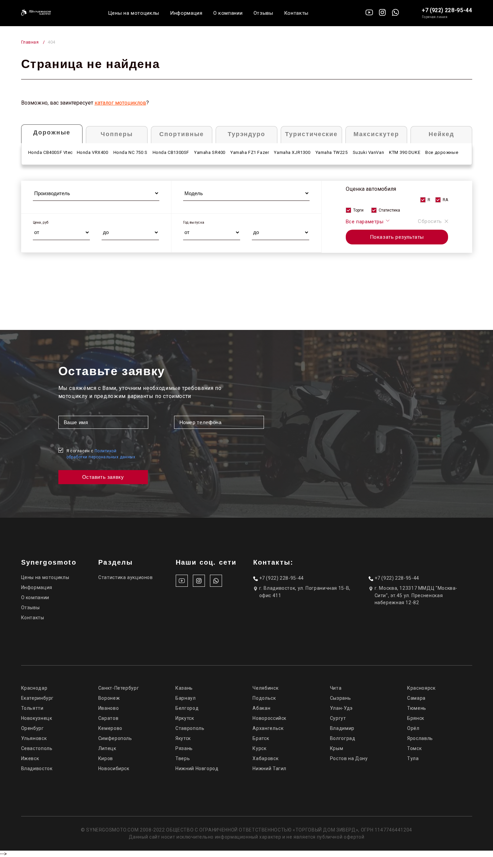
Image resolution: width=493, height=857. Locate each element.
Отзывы (263, 13)
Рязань (184, 748)
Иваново (108, 708)
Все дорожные (441, 152)
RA (445, 199)
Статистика (389, 210)
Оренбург (32, 728)
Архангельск (268, 728)
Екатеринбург (37, 698)
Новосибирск (113, 768)
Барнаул (185, 698)
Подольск (264, 698)
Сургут (338, 718)
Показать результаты (397, 237)
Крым (336, 748)
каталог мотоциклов (120, 103)
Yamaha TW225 (332, 152)
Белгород (187, 708)
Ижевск (30, 758)
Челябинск (265, 688)
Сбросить (430, 221)
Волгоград (342, 738)
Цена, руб (41, 222)
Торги (358, 210)
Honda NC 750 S (130, 152)
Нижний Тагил (269, 768)
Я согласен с (100, 454)
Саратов (108, 718)
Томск (414, 748)
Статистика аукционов (125, 577)
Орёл (413, 728)
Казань (184, 688)
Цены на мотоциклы (133, 13)
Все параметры (365, 222)
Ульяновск (34, 738)
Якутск (183, 738)
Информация (186, 13)
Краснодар (34, 688)
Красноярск (421, 688)
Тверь (182, 758)
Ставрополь (189, 728)
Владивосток (37, 768)
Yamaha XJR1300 (292, 152)
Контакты (296, 13)
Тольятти (32, 708)
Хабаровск (265, 758)
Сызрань (340, 698)
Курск (259, 748)
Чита (336, 688)
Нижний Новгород (196, 768)
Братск (261, 738)
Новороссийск (269, 718)
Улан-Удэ (341, 708)
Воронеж (109, 698)
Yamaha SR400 (209, 152)
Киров (105, 758)
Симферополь (115, 738)
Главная (30, 42)
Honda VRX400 (92, 152)
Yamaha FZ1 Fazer (249, 152)
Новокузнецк (36, 718)
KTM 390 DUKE (404, 152)
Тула (413, 758)
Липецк (107, 748)
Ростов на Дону (349, 758)
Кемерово (110, 728)
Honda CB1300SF (171, 152)
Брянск (415, 718)
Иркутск (184, 718)
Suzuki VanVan (368, 152)
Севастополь (37, 748)
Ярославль (420, 738)
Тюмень (416, 708)
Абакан (261, 708)
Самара (416, 698)
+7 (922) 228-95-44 (447, 10)
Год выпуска (193, 222)
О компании (228, 13)
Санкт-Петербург (118, 688)
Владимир (342, 728)
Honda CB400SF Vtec (50, 152)
